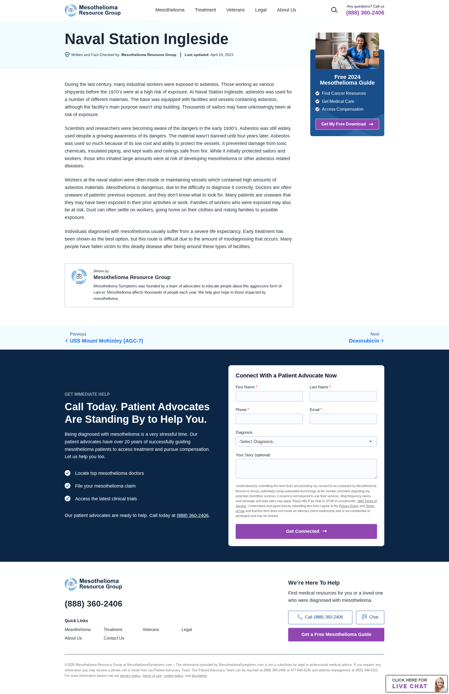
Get (302, 531)
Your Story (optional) (253, 455)
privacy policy (130, 676)
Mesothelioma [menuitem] (169, 9)
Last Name (320, 387)
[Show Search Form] (334, 9)
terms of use (152, 676)
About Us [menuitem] (73, 638)
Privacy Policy (349, 506)
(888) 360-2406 (193, 515)
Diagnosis (244, 432)
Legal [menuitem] (261, 9)
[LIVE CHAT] (417, 683)
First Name (246, 387)
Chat (373, 617)
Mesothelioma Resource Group (93, 10)
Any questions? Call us (365, 10)
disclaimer (199, 676)
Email (316, 409)
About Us (286, 9)
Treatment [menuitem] (205, 9)
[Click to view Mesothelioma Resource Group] (79, 278)
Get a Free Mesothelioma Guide (336, 634)
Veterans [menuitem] (235, 9)
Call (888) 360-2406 (324, 617)
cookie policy (173, 676)
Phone (242, 409)
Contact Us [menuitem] (114, 638)
